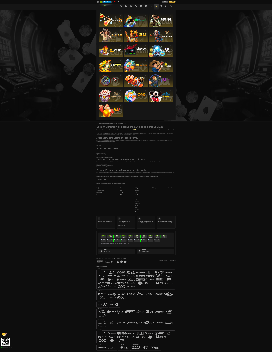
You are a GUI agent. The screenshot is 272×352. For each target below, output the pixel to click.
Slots (126, 8)
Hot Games (121, 8)
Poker (161, 8)
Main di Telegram (107, 1)
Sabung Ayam (171, 8)
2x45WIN (134, 129)
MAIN (111, 20)
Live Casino (131, 8)
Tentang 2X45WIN (100, 190)
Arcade (156, 8)
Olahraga (146, 8)
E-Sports (166, 8)
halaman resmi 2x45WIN (160, 181)
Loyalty (121, 192)
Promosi (121, 190)
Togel (141, 8)
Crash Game (151, 8)
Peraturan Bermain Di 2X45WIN (102, 197)
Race (136, 8)
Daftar (172, 1)
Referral (121, 194)
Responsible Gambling (100, 194)
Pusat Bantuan (99, 192)
